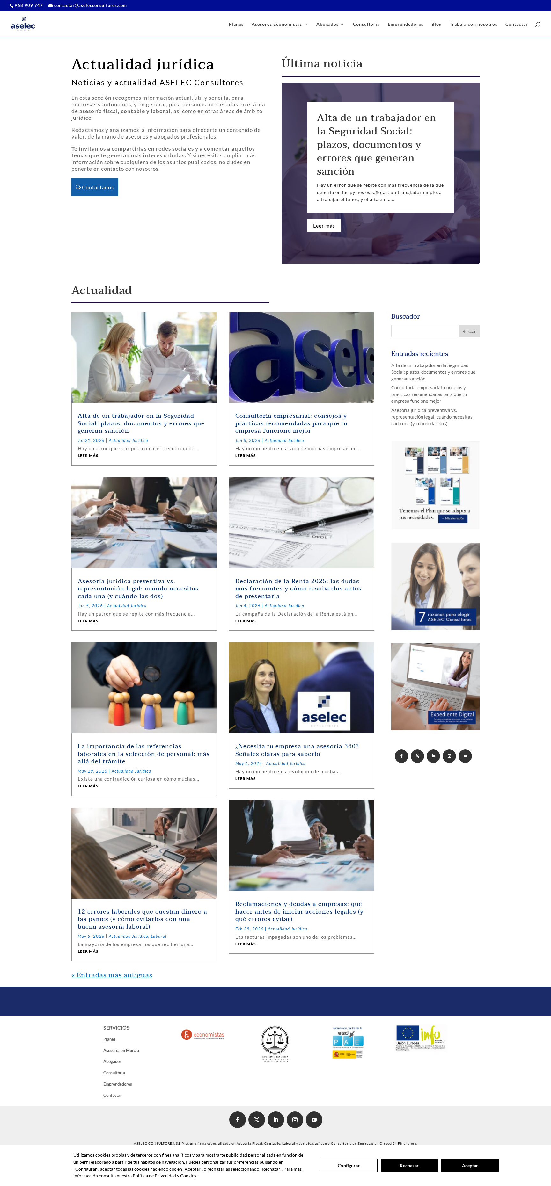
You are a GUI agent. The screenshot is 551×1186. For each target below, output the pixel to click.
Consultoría (366, 24)
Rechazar (409, 1165)
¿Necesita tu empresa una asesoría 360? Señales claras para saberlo (297, 750)
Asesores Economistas (277, 24)
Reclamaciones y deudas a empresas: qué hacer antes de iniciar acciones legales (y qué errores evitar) (299, 911)
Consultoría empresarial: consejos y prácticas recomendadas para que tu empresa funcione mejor (291, 423)
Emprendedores (405, 24)
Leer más (324, 225)
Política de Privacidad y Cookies (164, 1175)
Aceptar (470, 1165)
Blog (436, 24)
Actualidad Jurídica (128, 440)
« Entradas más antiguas (111, 975)
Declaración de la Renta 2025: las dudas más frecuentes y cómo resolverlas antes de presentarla (298, 588)
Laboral (158, 936)
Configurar (349, 1165)
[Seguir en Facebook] (401, 756)
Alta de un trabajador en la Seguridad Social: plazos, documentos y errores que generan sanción (377, 145)
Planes (236, 24)
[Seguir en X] (417, 756)
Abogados (327, 24)
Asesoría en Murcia (121, 1050)
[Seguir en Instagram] (449, 756)
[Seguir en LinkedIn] (433, 756)
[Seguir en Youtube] (465, 756)
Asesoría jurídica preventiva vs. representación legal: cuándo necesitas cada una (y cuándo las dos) (138, 588)
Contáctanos (98, 187)
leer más (88, 455)
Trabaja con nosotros (473, 24)
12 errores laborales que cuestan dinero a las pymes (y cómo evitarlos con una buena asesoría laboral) (142, 919)
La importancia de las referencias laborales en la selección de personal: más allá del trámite (144, 753)
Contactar (516, 24)
